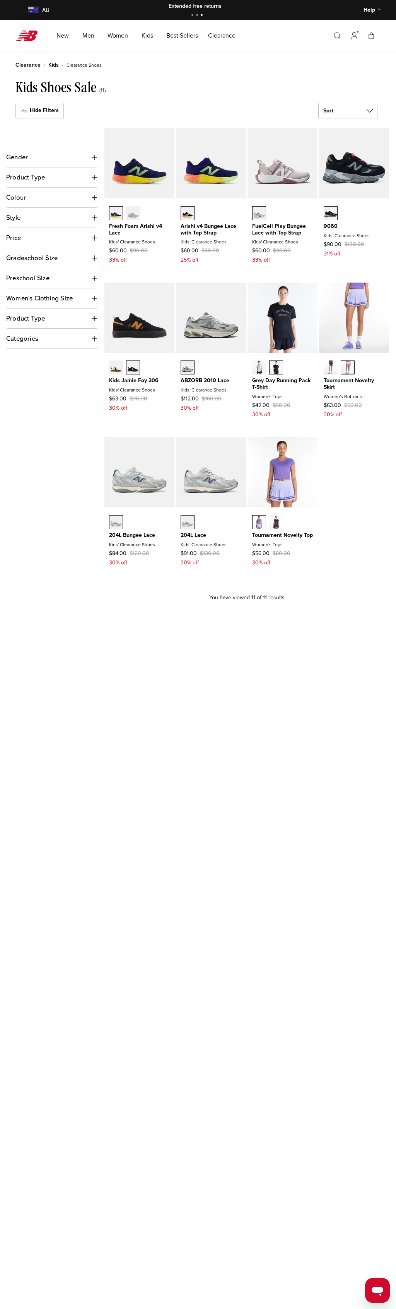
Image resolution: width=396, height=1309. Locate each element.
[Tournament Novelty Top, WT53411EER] (259, 523)
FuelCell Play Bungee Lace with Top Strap (279, 229)
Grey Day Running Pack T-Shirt (281, 383)
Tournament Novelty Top (282, 535)
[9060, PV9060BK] (331, 214)
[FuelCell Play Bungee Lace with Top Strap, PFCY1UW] (259, 214)
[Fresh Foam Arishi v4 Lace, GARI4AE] (116, 214)
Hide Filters (43, 110)
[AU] (33, 10)
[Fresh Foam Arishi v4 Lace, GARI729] (133, 214)
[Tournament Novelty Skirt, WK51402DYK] (348, 368)
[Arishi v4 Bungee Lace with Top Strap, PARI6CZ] (188, 214)
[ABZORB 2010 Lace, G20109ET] (188, 368)
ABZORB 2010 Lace (205, 380)
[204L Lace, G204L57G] (188, 523)
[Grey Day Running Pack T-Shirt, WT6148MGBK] (276, 368)
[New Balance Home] (29, 35)
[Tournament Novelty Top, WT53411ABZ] (276, 523)
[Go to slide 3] (202, 16)
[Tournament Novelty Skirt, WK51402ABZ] (331, 368)
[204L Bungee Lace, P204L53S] (116, 523)
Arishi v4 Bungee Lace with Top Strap (208, 229)
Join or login (249, 6)
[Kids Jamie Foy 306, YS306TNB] (133, 368)
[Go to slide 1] (193, 16)
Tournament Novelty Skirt (349, 383)
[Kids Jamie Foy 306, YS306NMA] (116, 368)
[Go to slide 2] (198, 16)
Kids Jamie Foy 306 (134, 380)
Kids (53, 65)
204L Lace (193, 535)
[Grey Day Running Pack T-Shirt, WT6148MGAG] (259, 368)
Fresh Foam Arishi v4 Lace (135, 229)
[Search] (337, 35)
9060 (331, 226)
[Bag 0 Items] (371, 35)
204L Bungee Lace (132, 535)
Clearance (28, 65)
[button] (354, 35)
